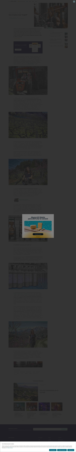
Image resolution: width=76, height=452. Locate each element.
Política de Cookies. (10, 447)
